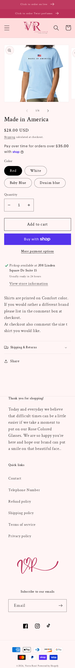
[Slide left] (26, 110)
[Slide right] (48, 110)
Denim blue (50, 182)
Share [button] (14, 361)
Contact (14, 478)
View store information (28, 283)
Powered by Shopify (48, 665)
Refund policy (19, 501)
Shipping (9, 137)
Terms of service (21, 524)
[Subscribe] (60, 605)
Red (13, 170)
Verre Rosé (31, 665)
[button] (7, 28)
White (35, 170)
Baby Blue (18, 182)
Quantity (11, 194)
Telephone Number (24, 490)
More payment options (37, 251)
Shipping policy (21, 513)
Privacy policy (19, 536)
